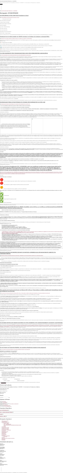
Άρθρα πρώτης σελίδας (24, 34)
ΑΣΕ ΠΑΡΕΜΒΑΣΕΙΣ (4, 410)
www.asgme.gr (5, 404)
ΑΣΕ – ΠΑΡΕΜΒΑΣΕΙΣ (7, 424)
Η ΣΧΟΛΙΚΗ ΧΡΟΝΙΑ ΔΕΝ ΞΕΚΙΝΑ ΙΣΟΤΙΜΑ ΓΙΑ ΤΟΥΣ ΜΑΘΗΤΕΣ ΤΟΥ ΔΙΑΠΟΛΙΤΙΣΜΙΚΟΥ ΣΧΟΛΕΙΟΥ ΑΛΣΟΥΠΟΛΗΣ (31, 322)
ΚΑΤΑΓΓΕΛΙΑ (4, 434)
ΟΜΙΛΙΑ (3, 437)
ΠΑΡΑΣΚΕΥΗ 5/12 (55, 163)
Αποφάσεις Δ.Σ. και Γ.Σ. (27, 50)
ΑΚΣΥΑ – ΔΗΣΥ (6, 423)
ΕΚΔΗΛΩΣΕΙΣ (4, 432)
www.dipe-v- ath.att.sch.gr (14, 403)
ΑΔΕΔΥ (49, 50)
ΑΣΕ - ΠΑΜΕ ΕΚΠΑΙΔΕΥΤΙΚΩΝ (6, 412)
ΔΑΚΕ (1, 414)
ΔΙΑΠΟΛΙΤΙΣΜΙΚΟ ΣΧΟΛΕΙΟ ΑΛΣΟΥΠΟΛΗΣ (47, 344)
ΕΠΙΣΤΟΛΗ (4, 433)
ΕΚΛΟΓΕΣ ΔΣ (50, 249)
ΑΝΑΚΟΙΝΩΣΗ (18, 34)
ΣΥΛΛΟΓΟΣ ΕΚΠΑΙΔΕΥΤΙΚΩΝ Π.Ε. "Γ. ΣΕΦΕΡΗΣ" (8, 1)
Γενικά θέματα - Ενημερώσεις (32, 34)
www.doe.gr (4, 401)
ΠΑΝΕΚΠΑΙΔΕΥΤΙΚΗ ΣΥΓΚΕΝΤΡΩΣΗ (45, 163)
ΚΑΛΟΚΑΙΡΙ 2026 (43, 34)
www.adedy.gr (5, 402)
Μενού (1, 4)
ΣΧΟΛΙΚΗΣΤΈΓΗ (6, 204)
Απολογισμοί (4, 426)
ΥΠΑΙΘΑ (1, 164)
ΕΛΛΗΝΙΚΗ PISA (53, 50)
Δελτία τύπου (4, 430)
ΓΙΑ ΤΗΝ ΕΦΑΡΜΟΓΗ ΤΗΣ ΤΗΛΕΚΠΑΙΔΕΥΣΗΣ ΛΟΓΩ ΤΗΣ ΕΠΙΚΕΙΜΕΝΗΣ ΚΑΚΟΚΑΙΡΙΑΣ (24, 53)
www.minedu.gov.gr (8, 406)
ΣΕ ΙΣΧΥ (58, 50)
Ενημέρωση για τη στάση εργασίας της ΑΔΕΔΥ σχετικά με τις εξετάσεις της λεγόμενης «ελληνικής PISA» (24, 36)
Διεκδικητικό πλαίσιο (5, 431)
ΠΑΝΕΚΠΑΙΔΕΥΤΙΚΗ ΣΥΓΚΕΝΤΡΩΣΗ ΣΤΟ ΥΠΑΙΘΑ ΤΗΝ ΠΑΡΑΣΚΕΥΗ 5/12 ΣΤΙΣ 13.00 (22, 102)
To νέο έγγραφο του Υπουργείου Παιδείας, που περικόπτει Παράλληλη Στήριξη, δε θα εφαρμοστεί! (23, 347)
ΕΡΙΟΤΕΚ (1, 204)
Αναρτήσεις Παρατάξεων (5, 422)
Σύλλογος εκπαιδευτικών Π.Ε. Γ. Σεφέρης (6, 34)
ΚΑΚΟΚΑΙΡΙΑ (41, 100)
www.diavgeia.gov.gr (7, 405)
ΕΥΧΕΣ (38, 34)
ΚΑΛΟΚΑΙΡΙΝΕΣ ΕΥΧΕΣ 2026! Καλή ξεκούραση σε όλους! (14, 15)
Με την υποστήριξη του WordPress (22, 472)
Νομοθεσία (5, 436)
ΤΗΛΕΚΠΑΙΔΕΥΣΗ (47, 100)
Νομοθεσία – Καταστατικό (6, 435)
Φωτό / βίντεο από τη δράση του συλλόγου (8, 438)
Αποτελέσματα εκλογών (5, 427)
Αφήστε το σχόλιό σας (49, 34)
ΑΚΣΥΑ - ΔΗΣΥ (3, 416)
